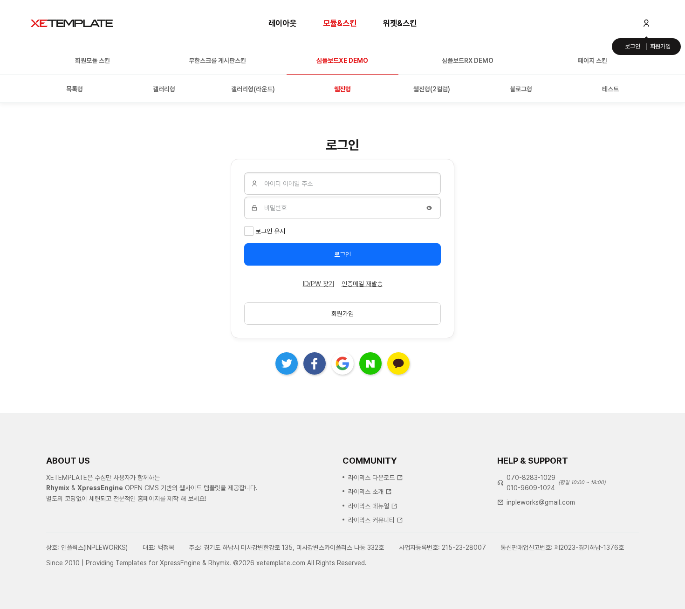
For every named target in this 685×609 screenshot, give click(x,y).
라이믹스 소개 (366, 491)
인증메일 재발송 (362, 283)
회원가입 (660, 46)
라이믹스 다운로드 (371, 477)
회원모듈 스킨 (92, 60)
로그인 (632, 46)
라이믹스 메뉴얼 (368, 506)
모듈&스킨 (339, 23)
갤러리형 (164, 89)
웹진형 (342, 89)
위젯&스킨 (400, 23)
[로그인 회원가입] (646, 23)
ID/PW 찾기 (318, 283)
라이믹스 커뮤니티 (371, 520)
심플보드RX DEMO (467, 60)
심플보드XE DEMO (342, 60)
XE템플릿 (72, 23)
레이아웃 (282, 23)
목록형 (74, 89)
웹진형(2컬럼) (431, 89)
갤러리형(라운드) (253, 89)
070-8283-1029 (531, 477)
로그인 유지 (270, 231)
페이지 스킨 (592, 60)
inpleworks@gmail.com (541, 502)
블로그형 (521, 89)
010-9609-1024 (531, 488)
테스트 (610, 89)
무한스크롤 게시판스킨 (217, 60)
